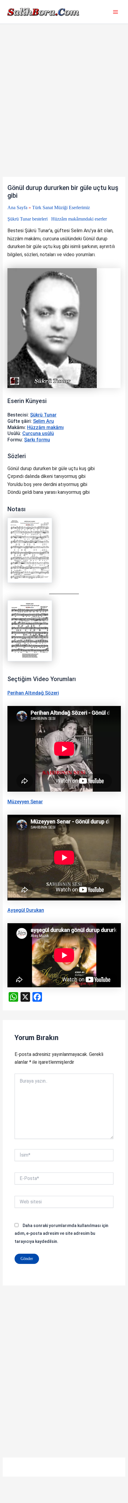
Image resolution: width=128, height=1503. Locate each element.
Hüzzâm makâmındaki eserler (79, 218)
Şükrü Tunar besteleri (27, 218)
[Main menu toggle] (115, 12)
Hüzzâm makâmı (45, 427)
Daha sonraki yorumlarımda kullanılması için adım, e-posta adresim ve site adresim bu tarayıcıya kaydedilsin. (61, 1233)
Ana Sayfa (17, 207)
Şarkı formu (37, 440)
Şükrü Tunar (43, 415)
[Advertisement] (64, 110)
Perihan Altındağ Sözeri (33, 693)
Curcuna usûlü (38, 433)
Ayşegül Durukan (25, 910)
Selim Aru (43, 421)
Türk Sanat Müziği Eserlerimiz (61, 207)
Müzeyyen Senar (25, 802)
